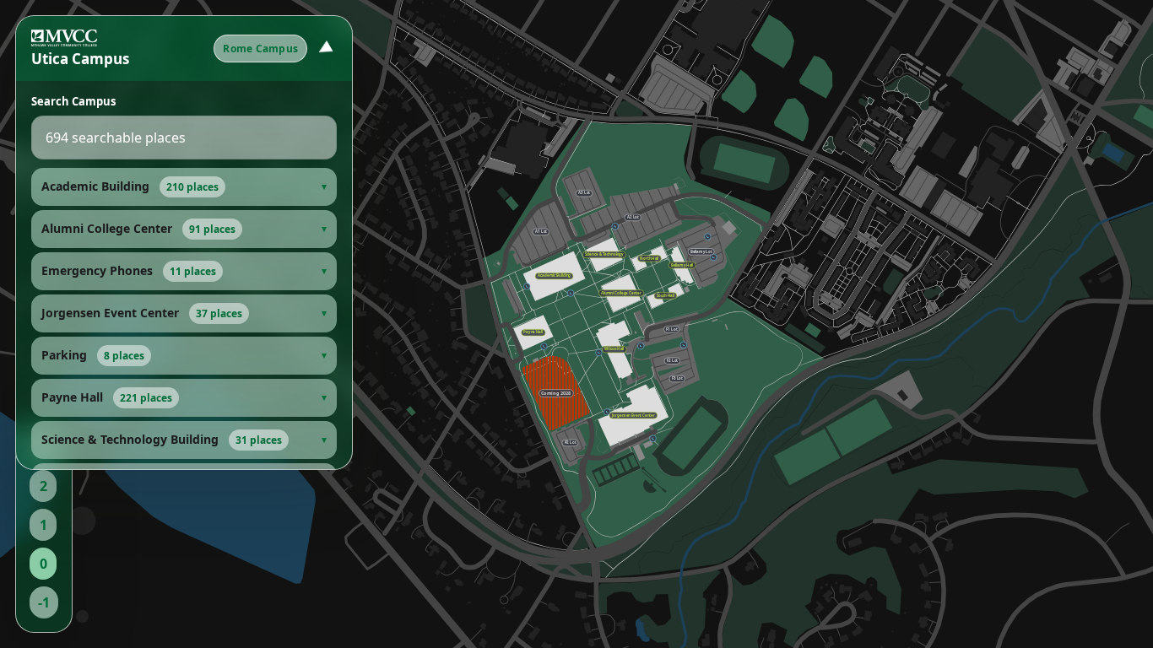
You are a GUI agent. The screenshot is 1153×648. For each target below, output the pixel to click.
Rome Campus (260, 48)
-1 (44, 602)
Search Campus (73, 101)
